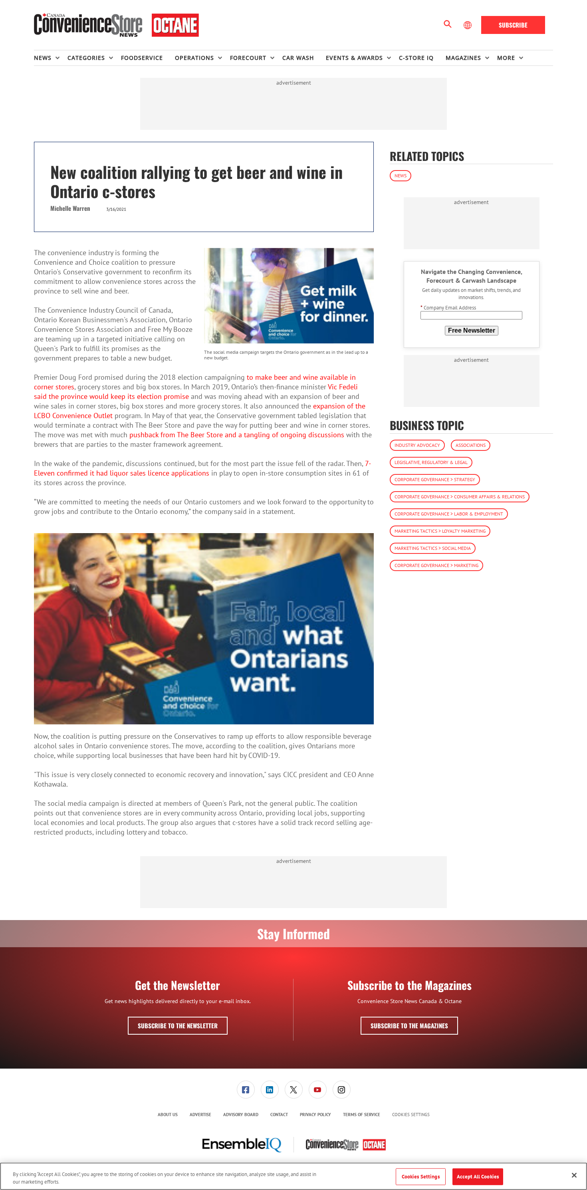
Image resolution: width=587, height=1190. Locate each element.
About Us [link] (168, 1114)
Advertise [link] (200, 1114)
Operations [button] (194, 57)
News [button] (43, 57)
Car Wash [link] (298, 57)
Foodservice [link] (142, 57)
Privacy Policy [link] (315, 1114)
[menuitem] (50, 57)
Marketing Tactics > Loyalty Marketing (440, 531)
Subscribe (513, 24)
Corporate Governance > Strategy (435, 479)
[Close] (574, 1175)
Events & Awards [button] (354, 57)
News (401, 175)
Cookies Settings (411, 1115)
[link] (246, 1090)
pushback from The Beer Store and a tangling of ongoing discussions (236, 434)
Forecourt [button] (248, 57)
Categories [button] (86, 57)
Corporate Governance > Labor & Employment (449, 514)
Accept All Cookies (478, 1176)
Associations (471, 445)
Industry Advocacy (417, 445)
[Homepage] (116, 25)
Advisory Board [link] (240, 1114)
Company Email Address (448, 307)
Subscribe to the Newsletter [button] (178, 1025)
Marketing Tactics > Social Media (433, 548)
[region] (293, 1176)
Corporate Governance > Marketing (436, 565)
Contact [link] (279, 1114)
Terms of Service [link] (361, 1114)
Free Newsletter (471, 330)
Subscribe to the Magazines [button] (409, 1025)
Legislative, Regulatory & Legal (431, 462)
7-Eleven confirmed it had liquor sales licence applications (202, 468)
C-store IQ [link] (416, 57)
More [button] (506, 57)
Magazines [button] (463, 57)
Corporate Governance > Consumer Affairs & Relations (460, 497)
